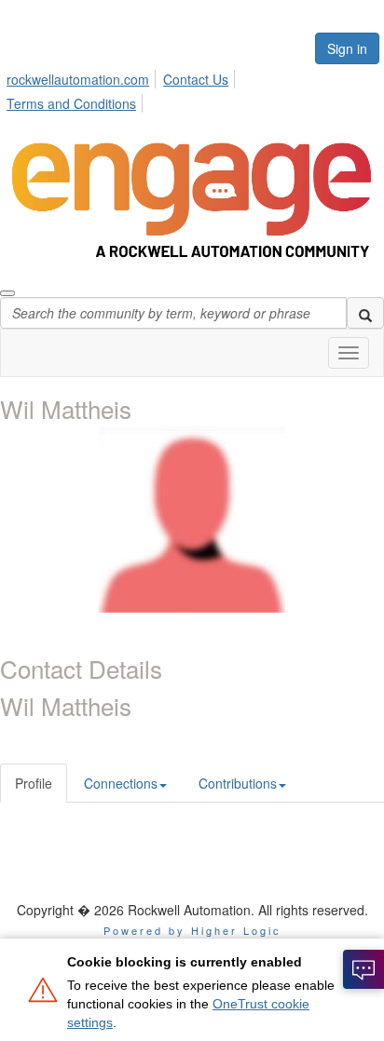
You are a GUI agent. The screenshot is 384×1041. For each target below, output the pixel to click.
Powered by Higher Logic (192, 930)
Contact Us (195, 79)
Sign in (347, 48)
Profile (33, 783)
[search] (365, 313)
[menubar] (192, 88)
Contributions (238, 783)
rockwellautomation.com (78, 79)
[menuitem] (83, 76)
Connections (121, 783)
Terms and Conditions (71, 103)
